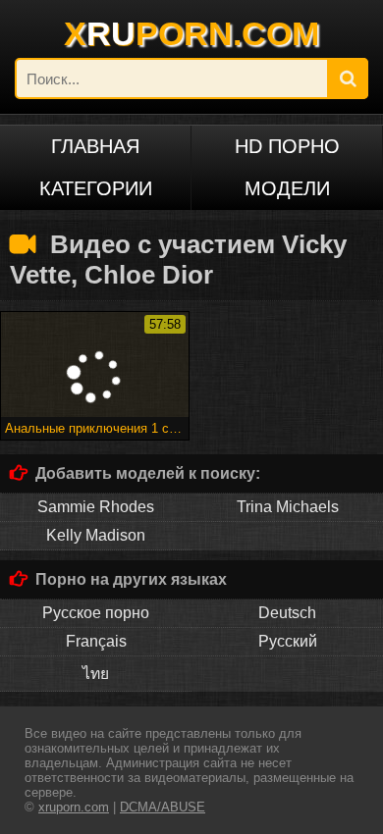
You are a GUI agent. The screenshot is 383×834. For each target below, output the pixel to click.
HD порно (287, 146)
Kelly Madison (95, 535)
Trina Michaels (288, 506)
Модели (287, 188)
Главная (95, 146)
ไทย (95, 673)
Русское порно (95, 612)
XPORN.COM (191, 33)
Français (96, 641)
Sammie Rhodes (95, 506)
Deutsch (287, 612)
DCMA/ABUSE (162, 807)
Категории (95, 188)
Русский (287, 641)
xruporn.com (73, 807)
